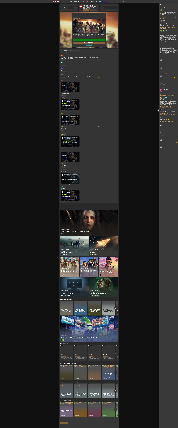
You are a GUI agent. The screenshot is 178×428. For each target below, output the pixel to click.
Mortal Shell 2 (78, 5)
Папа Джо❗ (165, 97)
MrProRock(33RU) (166, 67)
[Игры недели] (116, 5)
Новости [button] (70, 1)
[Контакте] (88, 45)
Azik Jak (164, 109)
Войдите (63, 52)
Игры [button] (83, 1)
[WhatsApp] (90, 45)
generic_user (165, 9)
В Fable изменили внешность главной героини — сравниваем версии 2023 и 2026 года (168, 80)
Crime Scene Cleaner (109, 5)
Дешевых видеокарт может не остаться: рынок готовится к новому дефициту (167, 95)
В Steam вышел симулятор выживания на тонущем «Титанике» (167, 7)
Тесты (64, 10)
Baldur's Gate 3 (70, 5)
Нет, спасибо (93, 10)
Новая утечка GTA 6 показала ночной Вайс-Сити (168, 65)
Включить (77, 427)
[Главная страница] (56, 1)
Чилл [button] (96, 1)
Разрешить (86, 10)
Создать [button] (65, 7)
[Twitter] (91, 45)
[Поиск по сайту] (120, 1)
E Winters (64, 171)
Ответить (62, 65)
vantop (64, 79)
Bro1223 (64, 134)
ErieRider (64, 128)
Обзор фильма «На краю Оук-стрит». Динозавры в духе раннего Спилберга (167, 107)
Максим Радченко (166, 75)
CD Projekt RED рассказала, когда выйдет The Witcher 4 (168, 18)
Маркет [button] (92, 1)
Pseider (64, 165)
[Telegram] (86, 45)
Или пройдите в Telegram (89, 42)
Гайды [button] (79, 1)
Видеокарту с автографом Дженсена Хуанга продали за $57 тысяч (168, 57)
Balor (64, 97)
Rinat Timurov (65, 188)
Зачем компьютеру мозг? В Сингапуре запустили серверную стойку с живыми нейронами (167, 114)
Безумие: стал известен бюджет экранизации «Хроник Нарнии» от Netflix (168, 144)
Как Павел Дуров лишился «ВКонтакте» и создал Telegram (167, 28)
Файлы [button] (87, 1)
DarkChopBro (65, 149)
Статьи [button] (75, 1)
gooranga (164, 83)
